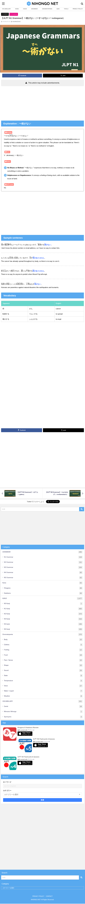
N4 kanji (43, 624)
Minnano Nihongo (43, 711)
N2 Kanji (43, 614)
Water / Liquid (43, 691)
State (43, 675)
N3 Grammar (43, 567)
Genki (43, 706)
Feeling (43, 650)
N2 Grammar (43, 562)
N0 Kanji (43, 603)
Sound (43, 670)
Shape (43, 665)
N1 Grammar (13, 14)
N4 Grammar (43, 572)
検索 (42, 800)
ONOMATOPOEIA (47, 8)
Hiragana (43, 588)
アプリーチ (31, 730)
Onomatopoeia (42, 634)
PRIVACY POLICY (78, 8)
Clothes (43, 644)
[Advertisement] (42, 103)
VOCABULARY (6, 8)
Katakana (43, 593)
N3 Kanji (43, 619)
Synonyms (43, 717)
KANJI (25, 8)
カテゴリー (7, 790)
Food (43, 655)
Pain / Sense (43, 660)
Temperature (43, 680)
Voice (43, 686)
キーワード (7, 782)
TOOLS (66, 8)
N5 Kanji (43, 629)
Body (43, 639)
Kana (42, 583)
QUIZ (58, 8)
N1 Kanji (43, 608)
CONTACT (49, 896)
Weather (43, 696)
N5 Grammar (43, 577)
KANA (17, 8)
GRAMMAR (34, 8)
